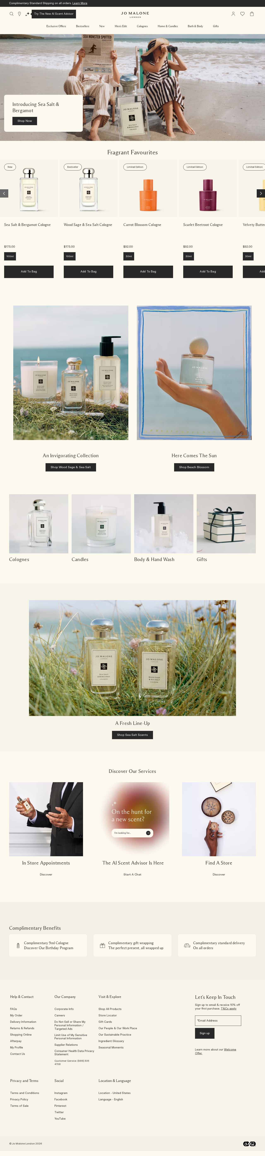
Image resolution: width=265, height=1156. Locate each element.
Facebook (60, 1099)
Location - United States (115, 1093)
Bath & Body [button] (195, 26)
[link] (29, 188)
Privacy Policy (19, 1099)
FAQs (13, 1009)
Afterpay (16, 1041)
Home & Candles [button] (168, 26)
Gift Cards (105, 1022)
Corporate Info (64, 1009)
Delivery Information (23, 1022)
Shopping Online (21, 1035)
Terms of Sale (19, 1106)
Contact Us (17, 1054)
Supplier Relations (66, 1045)
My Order (16, 1015)
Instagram (60, 1093)
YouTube (60, 1119)
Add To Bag (29, 271)
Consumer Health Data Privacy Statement (74, 1053)
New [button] (102, 26)
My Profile (16, 1047)
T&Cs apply (228, 1009)
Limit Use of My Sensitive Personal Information (70, 1037)
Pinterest (60, 1106)
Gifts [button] (216, 26)
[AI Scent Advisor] (27, 14)
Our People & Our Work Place (118, 1028)
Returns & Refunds (22, 1028)
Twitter (59, 1112)
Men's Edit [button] (121, 26)
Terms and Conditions (24, 1093)
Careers (59, 1015)
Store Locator (108, 1015)
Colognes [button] (142, 26)
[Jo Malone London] (135, 15)
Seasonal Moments (111, 1047)
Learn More (79, 3)
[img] (233, 14)
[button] (56, 26)
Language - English (111, 1099)
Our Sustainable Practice (115, 1035)
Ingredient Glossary (111, 1041)
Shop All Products (110, 1009)
